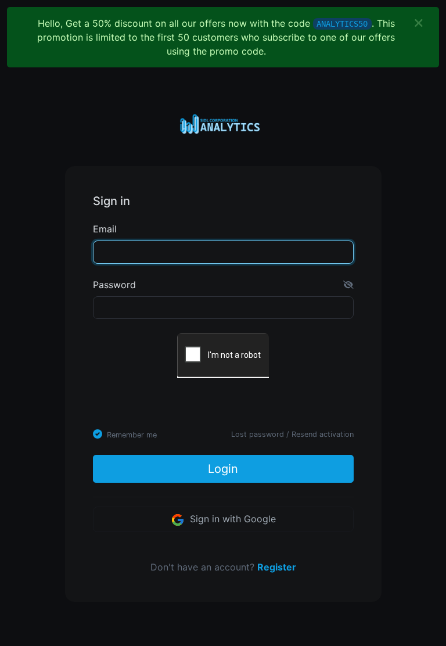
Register (276, 567)
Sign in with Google (231, 519)
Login (223, 469)
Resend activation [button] (323, 434)
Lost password (257, 434)
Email (105, 229)
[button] (348, 285)
